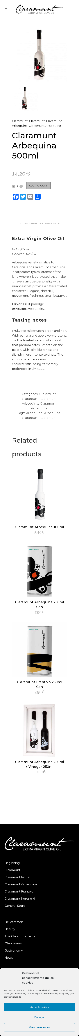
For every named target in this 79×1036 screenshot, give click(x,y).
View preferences (39, 1027)
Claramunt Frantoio (19, 891)
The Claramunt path (20, 936)
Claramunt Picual (17, 877)
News (9, 957)
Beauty (10, 929)
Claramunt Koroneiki (20, 898)
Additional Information (39, 223)
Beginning (12, 863)
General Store (15, 905)
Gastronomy (14, 950)
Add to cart (38, 185)
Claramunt (20, 121)
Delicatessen (14, 922)
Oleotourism (14, 943)
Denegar (39, 1017)
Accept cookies (39, 1007)
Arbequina (34, 413)
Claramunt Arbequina (45, 126)
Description (40, 214)
